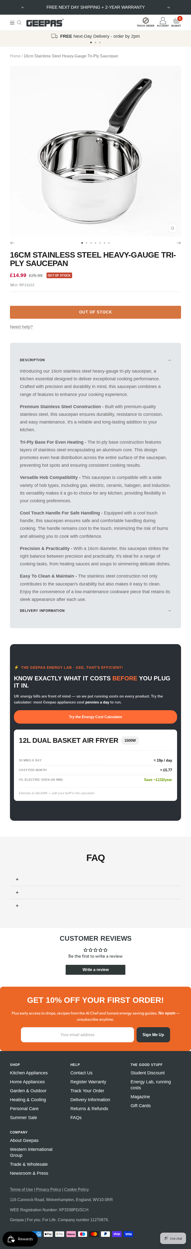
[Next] (179, 243)
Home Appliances (27, 1081)
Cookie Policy (76, 1189)
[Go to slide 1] (91, 42)
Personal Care (24, 1108)
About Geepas (24, 1140)
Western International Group (31, 1152)
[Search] (19, 22)
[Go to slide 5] (100, 243)
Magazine (140, 1096)
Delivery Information (42, 611)
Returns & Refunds (89, 1108)
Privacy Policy (48, 1189)
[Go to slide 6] (104, 243)
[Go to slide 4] (95, 243)
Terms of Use (21, 1189)
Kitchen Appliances (29, 1072)
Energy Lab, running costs (151, 1084)
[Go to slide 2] (95, 42)
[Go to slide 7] (109, 243)
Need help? (21, 326)
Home (15, 56)
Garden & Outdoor (28, 1090)
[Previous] (12, 243)
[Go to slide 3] (100, 42)
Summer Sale (23, 1117)
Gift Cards (141, 1105)
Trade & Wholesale (29, 1164)
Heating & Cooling (28, 1099)
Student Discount (148, 1072)
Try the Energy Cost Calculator (95, 717)
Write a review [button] (96, 970)
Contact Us (81, 1072)
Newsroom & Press (29, 1173)
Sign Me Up (153, 1035)
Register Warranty (88, 1081)
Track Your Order (87, 1090)
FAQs (76, 1117)
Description (32, 360)
